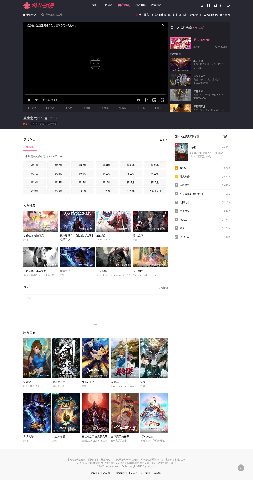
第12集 (155, 173)
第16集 (106, 182)
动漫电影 (140, 5)
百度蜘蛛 (145, 473)
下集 (158, 108)
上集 (141, 108)
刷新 (86, 108)
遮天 (182, 228)
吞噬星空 (184, 185)
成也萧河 (101, 235)
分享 (105, 108)
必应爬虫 (107, 473)
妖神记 (27, 381)
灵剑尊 (115, 381)
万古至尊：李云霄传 (34, 271)
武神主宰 (184, 236)
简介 (53, 118)
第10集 (106, 173)
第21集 (82, 191)
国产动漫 (124, 5)
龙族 (142, 381)
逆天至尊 (101, 271)
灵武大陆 (65, 271)
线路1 (30, 147)
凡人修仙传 (186, 176)
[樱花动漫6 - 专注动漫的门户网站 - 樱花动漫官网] (39, 5)
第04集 (106, 165)
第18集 (155, 182)
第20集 (58, 191)
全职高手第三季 (120, 436)
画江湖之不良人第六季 (95, 436)
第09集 (82, 173)
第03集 (82, 165)
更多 (226, 136)
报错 (68, 108)
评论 (32, 108)
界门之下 (138, 235)
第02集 (58, 165)
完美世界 (184, 211)
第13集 (34, 182)
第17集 (131, 182)
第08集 (58, 173)
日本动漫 (107, 5)
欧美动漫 (156, 5)
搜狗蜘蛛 (120, 473)
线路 (50, 108)
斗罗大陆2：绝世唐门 (191, 193)
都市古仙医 (88, 381)
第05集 (131, 165)
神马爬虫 (158, 473)
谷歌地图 (95, 473)
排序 (164, 139)
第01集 (34, 165)
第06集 (155, 165)
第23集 (131, 191)
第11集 (130, 173)
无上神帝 (138, 271)
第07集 (34, 173)
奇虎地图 (132, 473)
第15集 (82, 182)
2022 (34, 124)
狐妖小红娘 (146, 436)
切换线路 (221, 46)
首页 (94, 5)
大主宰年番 (58, 436)
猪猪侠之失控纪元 (33, 235)
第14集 (58, 182)
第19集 (34, 191)
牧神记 (183, 167)
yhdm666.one (54, 156)
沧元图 (183, 219)
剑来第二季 (58, 381)
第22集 (106, 191)
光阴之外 (184, 202)
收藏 (123, 108)
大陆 (42, 124)
